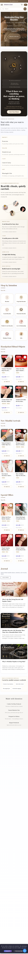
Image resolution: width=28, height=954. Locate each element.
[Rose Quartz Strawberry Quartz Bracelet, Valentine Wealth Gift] (7, 466)
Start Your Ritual (14, 112)
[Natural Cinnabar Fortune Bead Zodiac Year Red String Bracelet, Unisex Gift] (21, 540)
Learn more (23, 947)
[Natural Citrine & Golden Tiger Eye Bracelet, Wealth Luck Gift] (7, 435)
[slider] (5, 374)
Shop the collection (14, 36)
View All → (3, 290)
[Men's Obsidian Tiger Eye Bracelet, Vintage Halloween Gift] (21, 466)
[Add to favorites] (10, 357)
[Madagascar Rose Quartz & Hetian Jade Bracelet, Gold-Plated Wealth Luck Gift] (21, 435)
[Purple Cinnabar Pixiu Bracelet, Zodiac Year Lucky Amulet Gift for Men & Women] (7, 540)
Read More (6, 577)
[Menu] (2, 5)
